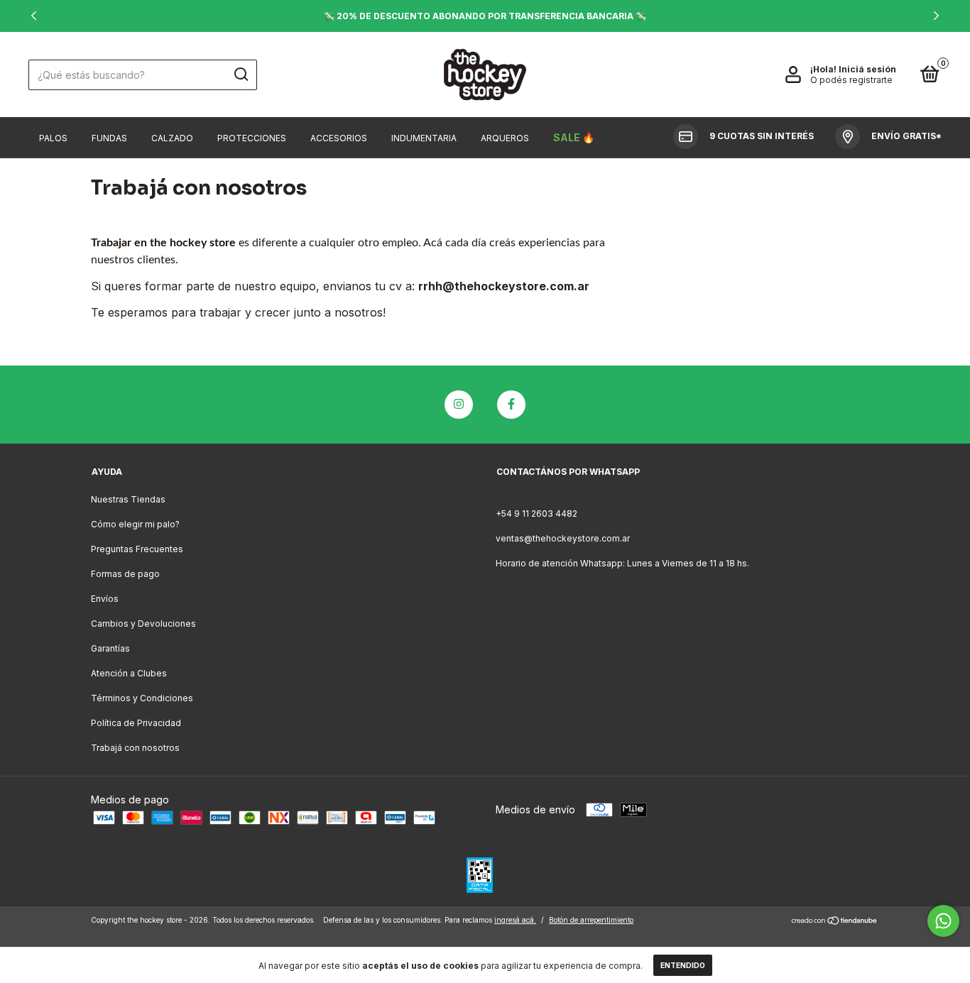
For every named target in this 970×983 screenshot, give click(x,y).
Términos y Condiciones (142, 698)
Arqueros (505, 138)
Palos (53, 138)
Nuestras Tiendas (128, 499)
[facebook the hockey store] (511, 404)
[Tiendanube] (834, 922)
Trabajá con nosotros (135, 747)
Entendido (682, 965)
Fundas (109, 138)
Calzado (172, 138)
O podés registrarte (851, 80)
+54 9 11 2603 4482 (536, 513)
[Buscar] (240, 74)
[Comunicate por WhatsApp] (943, 921)
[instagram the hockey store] (459, 404)
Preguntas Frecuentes (137, 549)
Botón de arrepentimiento (591, 920)
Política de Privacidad (136, 723)
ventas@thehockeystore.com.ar (563, 538)
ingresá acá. (515, 920)
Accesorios (338, 138)
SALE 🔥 (573, 137)
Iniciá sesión (867, 69)
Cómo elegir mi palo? (135, 524)
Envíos (105, 598)
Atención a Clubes (129, 673)
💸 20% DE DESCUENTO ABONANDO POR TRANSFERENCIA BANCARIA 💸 (485, 16)
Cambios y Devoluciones (143, 623)
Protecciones (251, 138)
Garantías (110, 648)
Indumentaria (424, 138)
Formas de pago (125, 574)
